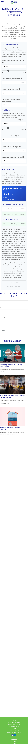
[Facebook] (12, 735)
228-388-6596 (16, 722)
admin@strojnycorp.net (14, 732)
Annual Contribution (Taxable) (12, 120)
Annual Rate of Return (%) (11, 89)
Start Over (14, 282)
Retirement (14, 741)
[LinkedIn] (15, 735)
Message (2, 317)
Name (2, 299)
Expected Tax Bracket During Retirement (11, 101)
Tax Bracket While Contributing (13, 157)
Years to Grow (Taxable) (10, 136)
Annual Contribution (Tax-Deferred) (13, 61)
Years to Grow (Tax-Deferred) (12, 78)
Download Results (14, 287)
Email (1, 308)
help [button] (3, 62)
